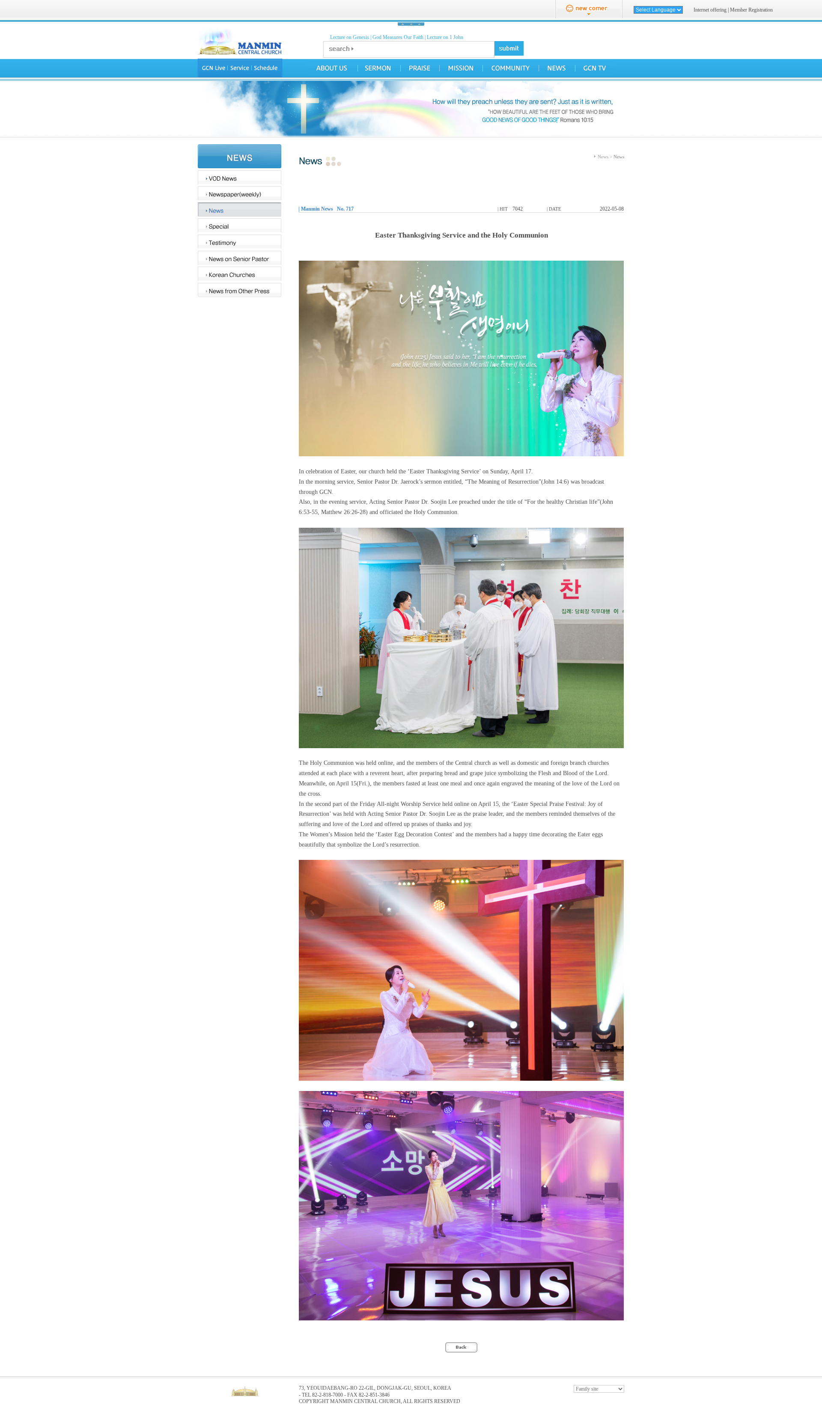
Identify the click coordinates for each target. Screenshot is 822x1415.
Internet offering (710, 10)
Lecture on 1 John (445, 37)
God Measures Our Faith (397, 37)
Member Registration (751, 10)
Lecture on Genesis (349, 37)
